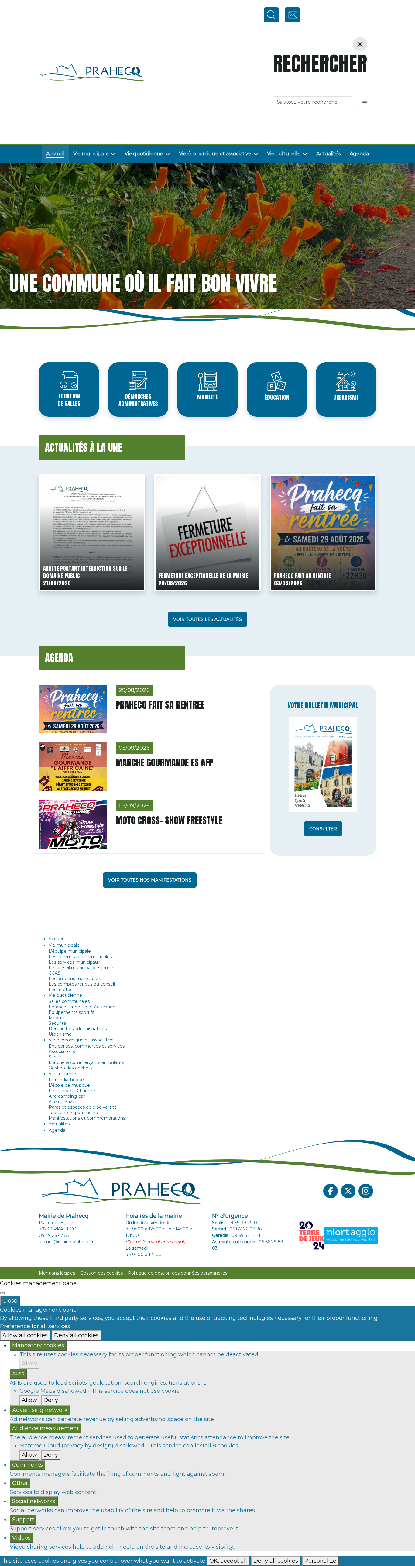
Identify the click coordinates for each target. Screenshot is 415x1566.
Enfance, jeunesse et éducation (82, 1007)
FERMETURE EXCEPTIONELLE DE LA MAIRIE (203, 576)
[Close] (2, 1293)
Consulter (323, 828)
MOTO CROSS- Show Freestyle (169, 820)
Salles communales (69, 1001)
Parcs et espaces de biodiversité (83, 1107)
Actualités (328, 154)
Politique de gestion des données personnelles (177, 1273)
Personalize (320, 1560)
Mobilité (207, 397)
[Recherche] (364, 102)
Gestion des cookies (101, 1273)
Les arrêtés (60, 989)
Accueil (55, 154)
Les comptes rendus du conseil (82, 984)
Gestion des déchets (70, 1068)
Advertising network (40, 1410)
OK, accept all (228, 1560)
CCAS (54, 973)
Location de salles (69, 400)
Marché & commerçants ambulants (86, 1062)
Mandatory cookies (38, 1345)
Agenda (359, 154)
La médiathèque (66, 1079)
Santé (55, 1057)
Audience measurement (45, 1428)
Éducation (277, 397)
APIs (18, 1373)
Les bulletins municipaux (75, 978)
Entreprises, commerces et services (87, 1046)
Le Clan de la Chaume (72, 1090)
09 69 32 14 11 (246, 1235)
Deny (50, 1400)
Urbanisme (346, 397)
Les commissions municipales (80, 956)
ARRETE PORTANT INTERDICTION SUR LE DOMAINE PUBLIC (85, 572)
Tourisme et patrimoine (73, 1112)
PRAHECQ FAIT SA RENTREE (302, 576)
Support (23, 1519)
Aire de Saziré (63, 1101)
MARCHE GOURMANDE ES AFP (164, 762)
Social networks (33, 1501)
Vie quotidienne (144, 154)
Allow (29, 1363)
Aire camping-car (67, 1096)
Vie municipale (91, 154)
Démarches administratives (138, 400)
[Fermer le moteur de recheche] (360, 44)
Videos (21, 1537)
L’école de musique (69, 1085)
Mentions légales (57, 1273)
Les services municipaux (74, 962)
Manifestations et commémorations (87, 1118)
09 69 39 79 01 (243, 1222)
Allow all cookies (25, 1335)
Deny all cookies (76, 1335)
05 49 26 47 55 (54, 1235)
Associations (62, 1051)
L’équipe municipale (70, 951)
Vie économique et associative (215, 154)
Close (9, 1300)
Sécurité (57, 1023)
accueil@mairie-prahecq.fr (66, 1241)
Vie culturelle (283, 154)
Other (20, 1483)
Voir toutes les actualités (207, 619)
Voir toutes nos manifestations (149, 880)
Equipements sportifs (71, 1012)
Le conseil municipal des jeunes (82, 967)
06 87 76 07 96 (245, 1229)
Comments (27, 1464)
